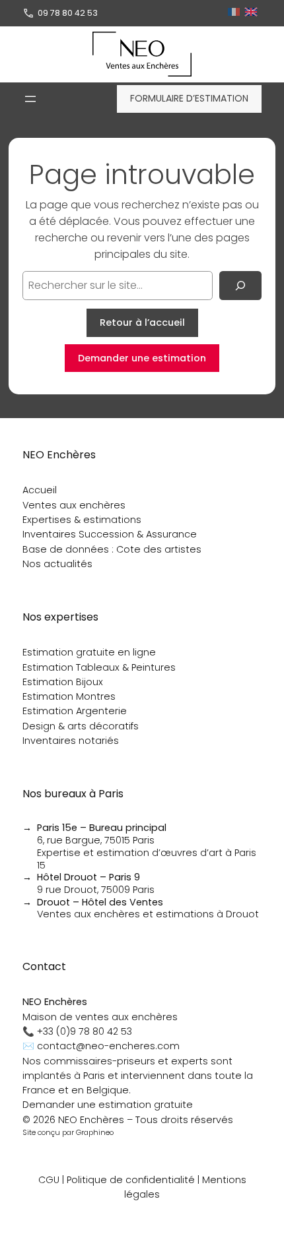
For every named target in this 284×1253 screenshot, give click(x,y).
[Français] (235, 13)
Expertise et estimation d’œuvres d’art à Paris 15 (146, 859)
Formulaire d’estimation (189, 98)
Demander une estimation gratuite (107, 1104)
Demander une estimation (142, 358)
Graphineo (95, 1132)
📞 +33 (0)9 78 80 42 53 (77, 1031)
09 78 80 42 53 (68, 12)
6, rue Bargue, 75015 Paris (101, 834)
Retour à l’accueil (142, 322)
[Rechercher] (240, 285)
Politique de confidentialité (131, 1179)
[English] (253, 13)
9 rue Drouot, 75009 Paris (96, 883)
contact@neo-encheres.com (108, 1046)
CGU (48, 1179)
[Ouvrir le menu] (30, 99)
